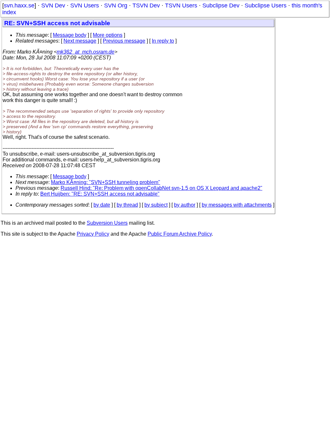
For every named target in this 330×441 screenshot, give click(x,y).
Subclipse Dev (220, 5)
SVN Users (84, 5)
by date (101, 205)
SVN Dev (53, 5)
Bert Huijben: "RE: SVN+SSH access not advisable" (100, 194)
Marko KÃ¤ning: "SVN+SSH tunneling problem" (105, 182)
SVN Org (115, 5)
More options (107, 35)
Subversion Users (107, 223)
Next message (79, 41)
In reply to (163, 41)
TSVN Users (181, 5)
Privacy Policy (93, 234)
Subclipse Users (265, 5)
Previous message (124, 41)
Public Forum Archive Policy (180, 234)
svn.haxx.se (19, 5)
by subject (156, 205)
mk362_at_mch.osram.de (85, 52)
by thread (127, 205)
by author (184, 205)
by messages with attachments (237, 205)
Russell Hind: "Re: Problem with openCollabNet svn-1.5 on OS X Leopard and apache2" (161, 188)
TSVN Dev (146, 5)
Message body (69, 35)
